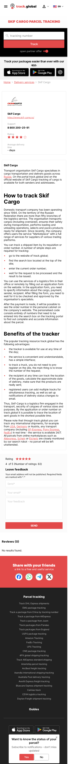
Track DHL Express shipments (34, 603)
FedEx (7, 432)
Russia (7, 176)
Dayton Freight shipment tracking (34, 698)
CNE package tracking (34, 651)
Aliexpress (10, 438)
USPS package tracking (34, 633)
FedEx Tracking (34, 642)
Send (34, 525)
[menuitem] (5, 6)
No (41, 757)
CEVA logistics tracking (34, 694)
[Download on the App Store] (16, 72)
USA (12, 426)
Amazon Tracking (34, 638)
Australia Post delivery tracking (34, 677)
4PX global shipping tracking (34, 655)
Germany (22, 426)
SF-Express (35, 429)
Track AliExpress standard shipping (34, 659)
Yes (26, 757)
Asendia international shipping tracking (34, 672)
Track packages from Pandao (34, 625)
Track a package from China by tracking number (34, 612)
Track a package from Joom (34, 620)
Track (34, 44)
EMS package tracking (34, 607)
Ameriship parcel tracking (34, 664)
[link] (18, 576)
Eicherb (33, 438)
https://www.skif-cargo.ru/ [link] (20, 117)
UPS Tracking (34, 646)
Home (7, 82)
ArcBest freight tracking (34, 668)
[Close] (56, 737)
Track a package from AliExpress (34, 616)
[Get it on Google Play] (42, 72)
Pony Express (51, 429)
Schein (21, 438)
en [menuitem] (59, 6)
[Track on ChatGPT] (60, 72)
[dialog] (34, 748)
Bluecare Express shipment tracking (34, 685)
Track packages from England (34, 629)
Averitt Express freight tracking (34, 681)
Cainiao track (34, 690)
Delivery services (24, 82)
